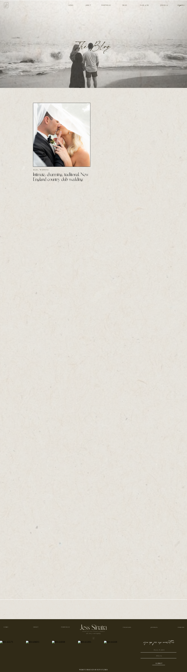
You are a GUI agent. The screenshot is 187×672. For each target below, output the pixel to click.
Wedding (44, 170)
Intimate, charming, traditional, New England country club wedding (61, 177)
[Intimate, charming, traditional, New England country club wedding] (62, 135)
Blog (35, 170)
